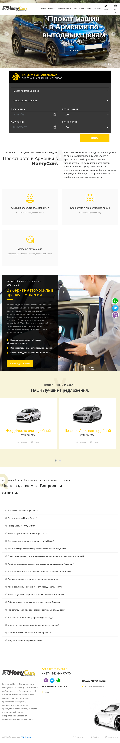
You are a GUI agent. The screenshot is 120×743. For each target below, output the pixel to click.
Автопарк (51, 8)
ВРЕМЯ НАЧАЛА (70, 109)
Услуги (81, 8)
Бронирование (63, 8)
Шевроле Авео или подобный (87, 430)
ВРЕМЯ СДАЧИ (69, 122)
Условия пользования (94, 686)
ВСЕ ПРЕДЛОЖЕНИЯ (20, 363)
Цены (75, 8)
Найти (94, 138)
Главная (43, 8)
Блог (47, 692)
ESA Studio (26, 737)
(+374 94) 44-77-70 (56, 673)
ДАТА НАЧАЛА (18, 109)
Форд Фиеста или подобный (28, 430)
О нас (90, 8)
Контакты (97, 8)
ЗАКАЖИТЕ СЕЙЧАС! (81, 50)
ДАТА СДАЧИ (17, 122)
